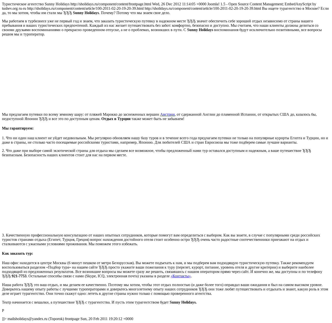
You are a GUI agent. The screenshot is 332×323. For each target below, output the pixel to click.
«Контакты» (181, 276)
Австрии (167, 114)
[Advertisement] (148, 74)
